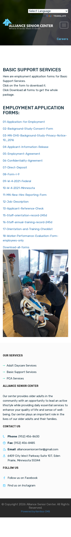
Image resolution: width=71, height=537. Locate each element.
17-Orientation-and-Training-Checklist (28, 229)
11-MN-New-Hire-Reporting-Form (25, 195)
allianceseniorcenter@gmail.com (37, 449)
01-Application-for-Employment (24, 122)
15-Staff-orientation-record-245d (25, 215)
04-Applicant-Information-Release (25, 147)
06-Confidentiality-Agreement (23, 160)
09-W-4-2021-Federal (17, 181)
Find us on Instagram (21, 485)
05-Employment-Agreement (21, 153)
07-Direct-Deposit (15, 167)
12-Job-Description (16, 201)
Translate (59, 16)
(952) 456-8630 (28, 436)
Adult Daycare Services (22, 365)
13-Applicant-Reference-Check (23, 208)
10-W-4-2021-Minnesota (19, 188)
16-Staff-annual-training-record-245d (27, 222)
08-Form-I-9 (11, 174)
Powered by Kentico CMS (35, 511)
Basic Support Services (22, 372)
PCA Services (15, 378)
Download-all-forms (16, 247)
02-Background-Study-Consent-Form (28, 128)
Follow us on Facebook (22, 478)
